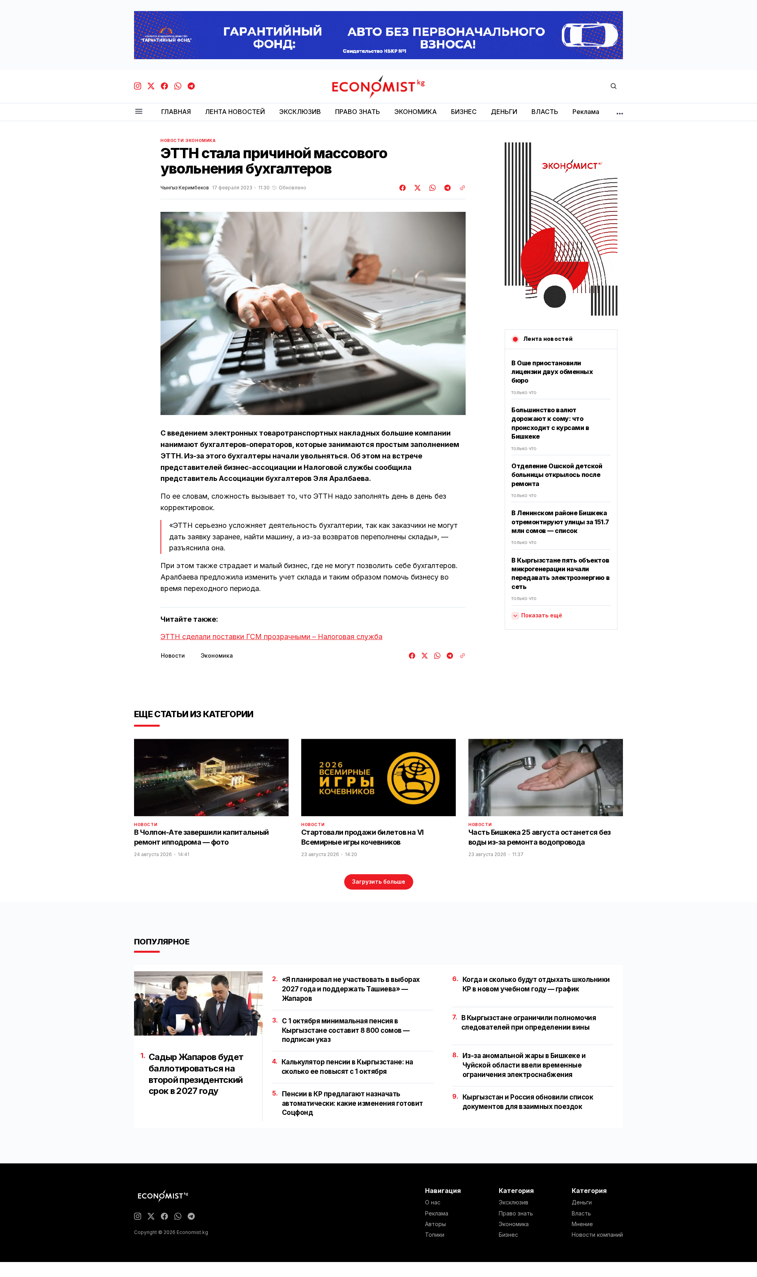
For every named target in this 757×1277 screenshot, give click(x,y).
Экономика (200, 140)
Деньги (582, 1202)
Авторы (435, 1224)
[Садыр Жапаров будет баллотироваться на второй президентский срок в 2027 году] (198, 1003)
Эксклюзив (513, 1202)
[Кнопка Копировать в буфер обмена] (460, 188)
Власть (581, 1213)
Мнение (582, 1224)
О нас (432, 1202)
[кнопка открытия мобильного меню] (139, 112)
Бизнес (508, 1235)
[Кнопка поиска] (613, 87)
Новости (172, 140)
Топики (434, 1235)
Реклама (436, 1213)
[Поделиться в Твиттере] (416, 188)
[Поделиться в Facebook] (403, 188)
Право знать (516, 1213)
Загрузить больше (378, 881)
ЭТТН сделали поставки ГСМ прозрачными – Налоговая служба (271, 636)
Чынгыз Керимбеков (184, 188)
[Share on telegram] (446, 188)
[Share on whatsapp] (431, 188)
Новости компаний (597, 1235)
